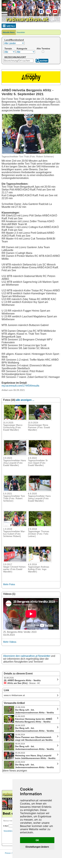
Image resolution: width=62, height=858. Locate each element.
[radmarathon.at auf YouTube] (55, 14)
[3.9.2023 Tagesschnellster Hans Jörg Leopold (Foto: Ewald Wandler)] (15, 455)
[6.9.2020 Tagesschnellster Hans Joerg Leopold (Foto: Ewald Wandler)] (40, 490)
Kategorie (22, 48)
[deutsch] (4, 6)
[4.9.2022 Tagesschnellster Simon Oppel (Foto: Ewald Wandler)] (40, 455)
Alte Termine (43, 48)
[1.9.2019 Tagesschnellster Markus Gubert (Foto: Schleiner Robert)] (15, 525)
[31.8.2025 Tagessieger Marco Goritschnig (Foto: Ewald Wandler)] (15, 419)
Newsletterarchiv (10, 831)
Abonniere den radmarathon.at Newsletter (26, 656)
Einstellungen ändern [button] (37, 846)
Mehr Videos (9, 641)
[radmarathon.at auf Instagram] (48, 14)
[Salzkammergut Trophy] (31, 82)
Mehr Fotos (9, 584)
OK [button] (37, 840)
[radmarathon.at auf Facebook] (41, 14)
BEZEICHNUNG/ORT (15, 57)
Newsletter (21, 32)
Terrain (8, 48)
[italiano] (14, 6)
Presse (7, 853)
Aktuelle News (9, 32)
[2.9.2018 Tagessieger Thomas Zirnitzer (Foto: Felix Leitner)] (40, 525)
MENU (10, 26)
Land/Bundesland (14, 40)
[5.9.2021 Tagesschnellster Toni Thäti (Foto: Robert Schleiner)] (15, 490)
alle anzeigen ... (25, 400)
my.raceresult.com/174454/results (20, 385)
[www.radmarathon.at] (25, 22)
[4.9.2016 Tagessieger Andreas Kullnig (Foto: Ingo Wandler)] (40, 561)
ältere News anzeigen (14, 770)
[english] (9, 6)
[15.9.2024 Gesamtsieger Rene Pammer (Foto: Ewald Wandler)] (40, 419)
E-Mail (5, 826)
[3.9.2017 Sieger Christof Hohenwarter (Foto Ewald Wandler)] (15, 561)
